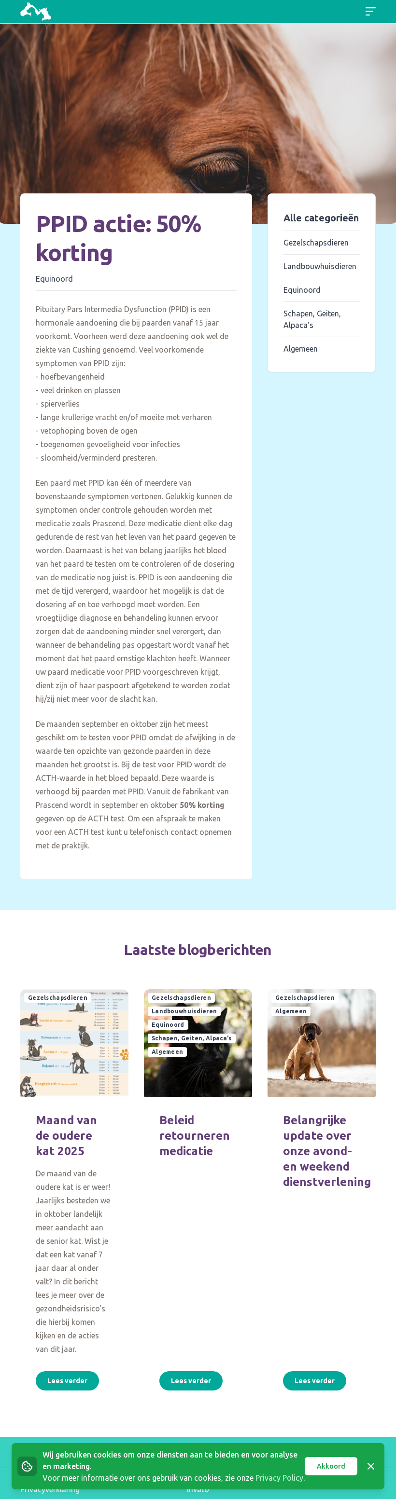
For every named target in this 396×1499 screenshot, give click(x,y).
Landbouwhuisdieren (319, 266)
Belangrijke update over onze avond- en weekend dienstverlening (327, 1151)
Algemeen (300, 348)
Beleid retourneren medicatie (194, 1136)
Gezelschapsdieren (316, 242)
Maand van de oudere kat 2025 (66, 1136)
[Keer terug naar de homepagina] (35, 11)
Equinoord (54, 278)
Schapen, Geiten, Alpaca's (192, 1038)
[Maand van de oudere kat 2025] (74, 1043)
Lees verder (67, 1381)
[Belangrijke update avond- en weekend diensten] (322, 1043)
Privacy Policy (279, 1477)
